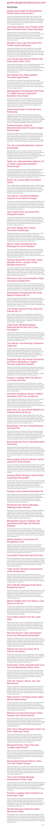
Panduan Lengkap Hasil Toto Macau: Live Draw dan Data (24, 378)
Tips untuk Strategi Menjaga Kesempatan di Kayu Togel (20, 778)
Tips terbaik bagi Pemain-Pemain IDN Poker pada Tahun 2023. (25, 60)
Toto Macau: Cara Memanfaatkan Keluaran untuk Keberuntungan (23, 197)
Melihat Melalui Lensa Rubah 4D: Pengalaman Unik (22, 540)
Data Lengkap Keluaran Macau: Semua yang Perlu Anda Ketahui (25, 460)
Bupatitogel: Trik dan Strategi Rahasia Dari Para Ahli (25, 427)
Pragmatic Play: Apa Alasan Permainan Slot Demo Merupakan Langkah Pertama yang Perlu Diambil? (25, 361)
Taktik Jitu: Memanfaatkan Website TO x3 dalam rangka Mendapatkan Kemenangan (25, 163)
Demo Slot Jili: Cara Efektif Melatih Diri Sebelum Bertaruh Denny (25, 410)
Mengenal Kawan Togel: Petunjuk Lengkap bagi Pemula (23, 746)
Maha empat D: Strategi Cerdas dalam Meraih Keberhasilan (25, 698)
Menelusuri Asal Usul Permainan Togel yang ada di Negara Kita (25, 279)
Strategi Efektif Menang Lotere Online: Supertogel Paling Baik (25, 476)
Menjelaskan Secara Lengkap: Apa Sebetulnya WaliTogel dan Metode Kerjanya (23, 523)
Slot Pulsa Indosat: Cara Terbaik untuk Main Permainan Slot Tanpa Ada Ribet (25, 28)
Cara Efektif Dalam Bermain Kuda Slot (25, 555)
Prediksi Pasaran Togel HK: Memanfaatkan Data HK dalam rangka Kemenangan (25, 128)
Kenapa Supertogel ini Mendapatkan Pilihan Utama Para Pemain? (24, 12)
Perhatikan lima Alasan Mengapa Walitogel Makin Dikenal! (22, 506)
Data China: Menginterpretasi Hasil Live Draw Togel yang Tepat (26, 730)
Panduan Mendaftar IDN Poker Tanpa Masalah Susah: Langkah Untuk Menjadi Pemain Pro (25, 262)
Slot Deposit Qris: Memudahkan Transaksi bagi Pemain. (22, 76)
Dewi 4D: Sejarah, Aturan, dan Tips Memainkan (23, 682)
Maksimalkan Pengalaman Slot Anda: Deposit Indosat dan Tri (24, 294)
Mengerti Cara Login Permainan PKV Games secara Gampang (24, 44)
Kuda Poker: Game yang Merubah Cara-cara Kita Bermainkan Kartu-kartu (26, 666)
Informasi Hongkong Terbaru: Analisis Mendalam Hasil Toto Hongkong (25, 394)
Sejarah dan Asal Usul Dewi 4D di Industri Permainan (23, 650)
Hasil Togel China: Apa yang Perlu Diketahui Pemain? (23, 213)
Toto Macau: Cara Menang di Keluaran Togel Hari (25, 344)
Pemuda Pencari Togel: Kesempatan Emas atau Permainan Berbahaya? (24, 634)
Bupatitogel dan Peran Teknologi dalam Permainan (26, 443)
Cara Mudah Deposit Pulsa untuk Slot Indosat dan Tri (25, 310)
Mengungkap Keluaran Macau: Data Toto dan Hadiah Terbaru (24, 762)
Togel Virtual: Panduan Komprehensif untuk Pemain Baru (25, 570)
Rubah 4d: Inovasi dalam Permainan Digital (24, 181)
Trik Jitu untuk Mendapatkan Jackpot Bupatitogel (25, 146)
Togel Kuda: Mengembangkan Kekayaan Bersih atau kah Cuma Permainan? (22, 327)
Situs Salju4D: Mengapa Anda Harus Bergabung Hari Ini (24, 586)
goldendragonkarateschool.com (26, 2)
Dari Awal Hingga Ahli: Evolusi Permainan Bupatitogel (21, 229)
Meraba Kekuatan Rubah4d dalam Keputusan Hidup (23, 810)
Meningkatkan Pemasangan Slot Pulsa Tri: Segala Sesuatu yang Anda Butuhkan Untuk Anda (25, 93)
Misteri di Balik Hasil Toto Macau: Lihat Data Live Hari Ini (25, 602)
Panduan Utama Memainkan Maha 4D (25, 491)
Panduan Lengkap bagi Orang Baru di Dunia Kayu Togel (25, 794)
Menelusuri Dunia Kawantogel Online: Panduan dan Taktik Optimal (25, 714)
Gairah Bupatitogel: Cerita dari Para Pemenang (24, 110)
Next (43, 825)
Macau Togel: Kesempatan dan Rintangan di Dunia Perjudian (22, 245)
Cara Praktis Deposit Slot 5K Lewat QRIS (24, 618)
